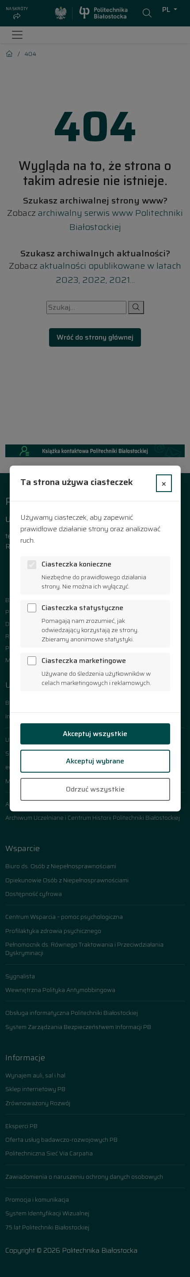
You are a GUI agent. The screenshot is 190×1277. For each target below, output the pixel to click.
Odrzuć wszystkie (95, 789)
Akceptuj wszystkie (95, 733)
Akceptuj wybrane (95, 760)
